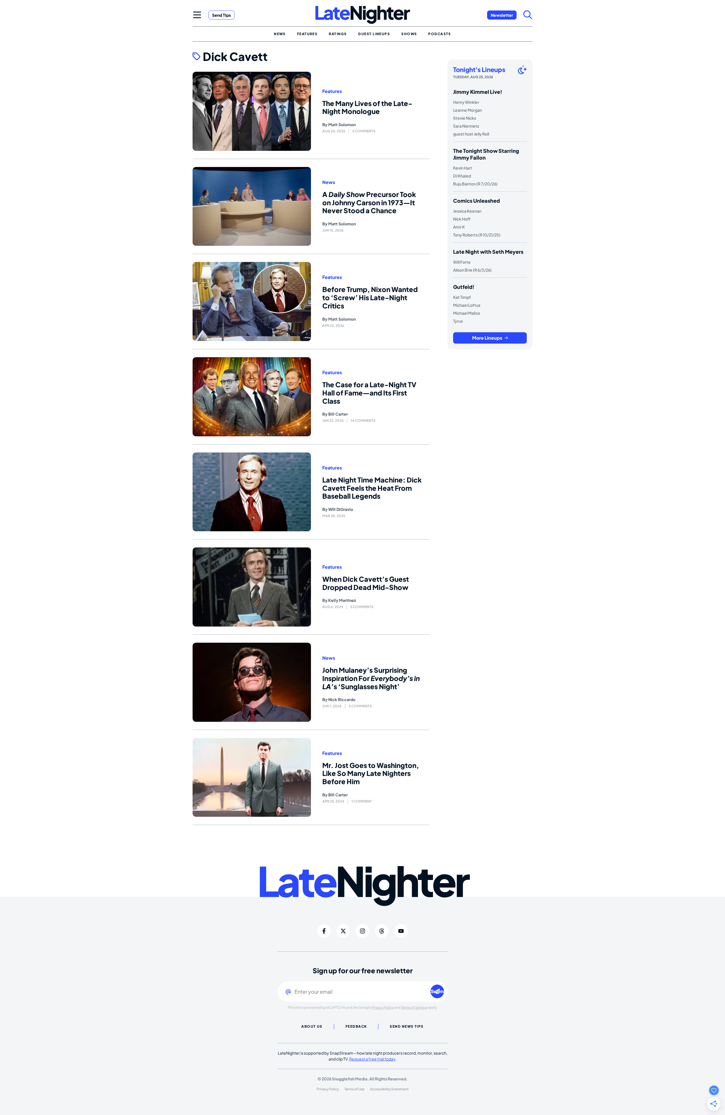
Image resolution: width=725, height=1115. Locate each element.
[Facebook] (324, 931)
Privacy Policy (383, 1007)
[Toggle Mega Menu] (197, 14)
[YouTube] (401, 931)
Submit (437, 991)
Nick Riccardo (341, 699)
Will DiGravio (340, 509)
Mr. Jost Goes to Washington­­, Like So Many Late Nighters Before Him (370, 773)
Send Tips (221, 15)
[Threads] (382, 931)
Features (332, 91)
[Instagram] (362, 931)
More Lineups (487, 338)
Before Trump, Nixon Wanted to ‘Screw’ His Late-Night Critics (370, 297)
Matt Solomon (342, 124)
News (328, 182)
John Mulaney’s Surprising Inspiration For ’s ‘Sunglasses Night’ (371, 678)
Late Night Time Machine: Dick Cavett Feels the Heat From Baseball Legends (372, 487)
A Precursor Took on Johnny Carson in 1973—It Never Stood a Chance (369, 202)
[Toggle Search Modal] (527, 14)
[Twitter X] (343, 931)
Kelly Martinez (342, 600)
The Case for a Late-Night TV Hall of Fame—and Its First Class (369, 392)
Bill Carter (338, 413)
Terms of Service (414, 1007)
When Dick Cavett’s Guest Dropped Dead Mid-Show (365, 583)
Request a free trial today (372, 1058)
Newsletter (502, 15)
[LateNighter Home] (362, 15)
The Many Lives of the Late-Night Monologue (367, 107)
